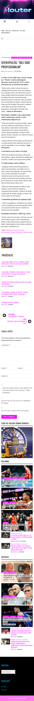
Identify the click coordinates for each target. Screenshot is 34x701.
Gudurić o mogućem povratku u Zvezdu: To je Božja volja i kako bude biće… (21, 633)
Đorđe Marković (8, 71)
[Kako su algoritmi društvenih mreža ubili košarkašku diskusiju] (17, 520)
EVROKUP (13, 639)
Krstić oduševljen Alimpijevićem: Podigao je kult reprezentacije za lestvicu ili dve (17, 599)
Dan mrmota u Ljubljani (16, 315)
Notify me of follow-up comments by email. (16, 402)
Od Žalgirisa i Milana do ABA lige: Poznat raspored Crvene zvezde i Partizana (15, 293)
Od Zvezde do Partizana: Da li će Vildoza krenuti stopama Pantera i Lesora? (22, 537)
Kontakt (3, 686)
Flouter (5, 266)
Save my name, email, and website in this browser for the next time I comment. (17, 390)
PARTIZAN (22, 478)
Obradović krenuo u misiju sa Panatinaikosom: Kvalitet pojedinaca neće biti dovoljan (16, 576)
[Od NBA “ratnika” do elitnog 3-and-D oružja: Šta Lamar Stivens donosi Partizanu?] (5, 546)
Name (4, 368)
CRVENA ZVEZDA (22, 57)
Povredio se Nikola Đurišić (10, 302)
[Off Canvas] (4, 21)
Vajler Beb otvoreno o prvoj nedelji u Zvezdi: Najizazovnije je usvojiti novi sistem (16, 273)
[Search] (29, 21)
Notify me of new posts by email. (15, 411)
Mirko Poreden (15, 541)
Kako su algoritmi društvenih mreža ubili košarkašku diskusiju (16, 526)
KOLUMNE (15, 478)
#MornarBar (28, 232)
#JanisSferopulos (17, 232)
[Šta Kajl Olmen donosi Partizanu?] (17, 498)
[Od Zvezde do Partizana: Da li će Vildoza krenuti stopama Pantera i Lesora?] (5, 535)
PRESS (29, 57)
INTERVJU (13, 572)
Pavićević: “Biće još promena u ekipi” (17, 321)
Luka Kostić (8, 484)
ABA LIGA (14, 57)
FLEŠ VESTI (6, 572)
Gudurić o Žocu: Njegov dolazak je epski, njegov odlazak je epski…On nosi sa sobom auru (17, 620)
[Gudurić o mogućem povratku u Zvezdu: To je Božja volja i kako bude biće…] (5, 630)
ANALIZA (13, 544)
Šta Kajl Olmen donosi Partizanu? (14, 504)
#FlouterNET (6, 232)
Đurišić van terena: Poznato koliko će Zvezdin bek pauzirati (16, 283)
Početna (3, 690)
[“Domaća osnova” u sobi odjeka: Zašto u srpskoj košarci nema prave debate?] (17, 476)
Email (21, 368)
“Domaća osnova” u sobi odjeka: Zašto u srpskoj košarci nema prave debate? (16, 481)
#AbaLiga (9, 230)
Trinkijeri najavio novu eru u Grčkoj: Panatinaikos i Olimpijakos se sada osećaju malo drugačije (22, 644)
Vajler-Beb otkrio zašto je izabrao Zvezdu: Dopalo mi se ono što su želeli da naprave (15, 263)
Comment (6, 345)
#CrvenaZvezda (18, 230)
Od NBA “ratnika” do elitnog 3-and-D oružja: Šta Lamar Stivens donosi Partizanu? (21, 548)
